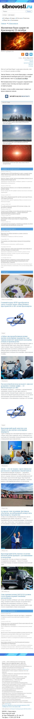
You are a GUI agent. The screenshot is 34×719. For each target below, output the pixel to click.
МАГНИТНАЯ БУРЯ (28, 63)
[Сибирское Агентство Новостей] (17, 6)
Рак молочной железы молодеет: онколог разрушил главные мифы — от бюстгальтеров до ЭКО (17, 386)
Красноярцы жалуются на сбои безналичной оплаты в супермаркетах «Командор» (15, 642)
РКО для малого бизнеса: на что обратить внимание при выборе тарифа (16, 188)
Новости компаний (7, 299)
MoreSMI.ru (28, 709)
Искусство (5, 508)
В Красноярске (13, 23)
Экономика (14, 20)
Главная (3, 23)
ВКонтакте (26, 96)
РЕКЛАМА (23, 654)
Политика (26, 18)
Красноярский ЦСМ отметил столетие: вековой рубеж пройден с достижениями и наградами (16, 555)
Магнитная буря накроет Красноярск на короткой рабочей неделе (16, 122)
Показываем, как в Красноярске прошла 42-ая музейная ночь (15, 241)
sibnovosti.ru (26, 669)
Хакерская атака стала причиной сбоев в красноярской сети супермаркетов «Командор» (17, 624)
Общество (6, 20)
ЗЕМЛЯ (31, 61)
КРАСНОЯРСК (11, 1)
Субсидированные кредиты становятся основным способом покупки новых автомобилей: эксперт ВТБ (17, 224)
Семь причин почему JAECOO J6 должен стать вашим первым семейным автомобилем (16, 596)
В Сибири (6, 18)
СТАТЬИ (5, 272)
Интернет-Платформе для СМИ (18, 709)
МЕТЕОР (31, 64)
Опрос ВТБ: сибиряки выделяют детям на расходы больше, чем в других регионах (16, 197)
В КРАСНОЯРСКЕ (29, 60)
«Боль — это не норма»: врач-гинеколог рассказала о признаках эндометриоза (16, 470)
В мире (12, 18)
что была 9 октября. (21, 78)
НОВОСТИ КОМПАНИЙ (11, 169)
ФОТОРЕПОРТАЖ (9, 229)
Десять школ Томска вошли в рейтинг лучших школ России (16, 632)
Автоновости (5, 591)
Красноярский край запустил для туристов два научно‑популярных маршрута (14, 430)
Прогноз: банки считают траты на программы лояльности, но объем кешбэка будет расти (17, 179)
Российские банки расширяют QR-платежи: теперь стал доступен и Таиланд (15, 206)
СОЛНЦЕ (31, 66)
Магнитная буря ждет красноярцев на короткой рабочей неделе (15, 143)
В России (19, 18)
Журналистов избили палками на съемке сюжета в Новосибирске (14, 234)
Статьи (5, 15)
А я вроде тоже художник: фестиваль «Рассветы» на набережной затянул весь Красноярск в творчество (16, 513)
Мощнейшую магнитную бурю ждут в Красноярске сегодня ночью (16, 163)
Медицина (5, 381)
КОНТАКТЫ (11, 654)
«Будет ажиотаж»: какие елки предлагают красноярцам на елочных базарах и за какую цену (16, 249)
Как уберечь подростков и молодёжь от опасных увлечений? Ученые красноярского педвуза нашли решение (14, 219)
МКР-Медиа (11, 15)
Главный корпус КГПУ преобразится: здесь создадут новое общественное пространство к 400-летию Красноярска (16, 174)
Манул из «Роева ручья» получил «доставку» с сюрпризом (16, 615)
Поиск (29, 11)
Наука (3, 333)
